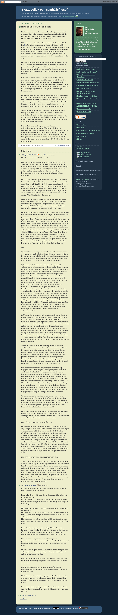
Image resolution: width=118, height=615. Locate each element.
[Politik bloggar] (83, 157)
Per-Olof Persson (45, 155)
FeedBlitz (87, 63)
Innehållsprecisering (69, 16)
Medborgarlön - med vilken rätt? (87, 99)
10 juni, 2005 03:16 (29, 155)
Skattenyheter (82, 136)
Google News (81, 125)
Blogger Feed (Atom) (82, 149)
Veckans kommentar (84, 109)
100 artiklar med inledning (69, 608)
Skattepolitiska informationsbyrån (88, 130)
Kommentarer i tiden (84, 112)
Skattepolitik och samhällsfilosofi (45, 9)
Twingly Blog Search (82, 179)
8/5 (25, 45)
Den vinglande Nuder (84, 88)
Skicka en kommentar (29, 595)
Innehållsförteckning (24, 608)
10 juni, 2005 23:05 (29, 485)
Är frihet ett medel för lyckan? (87, 72)
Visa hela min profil (84, 49)
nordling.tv (80, 128)
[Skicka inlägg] (67, 146)
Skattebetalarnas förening (85, 133)
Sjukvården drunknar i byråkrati (87, 85)
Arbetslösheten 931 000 (85, 80)
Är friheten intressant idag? (86, 69)
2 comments (61, 146)
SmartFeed (79, 146)
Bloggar (79, 139)
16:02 (43, 145)
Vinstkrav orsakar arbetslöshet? (88, 83)
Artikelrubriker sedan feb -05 (86, 103)
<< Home (23, 599)
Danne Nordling (90, 29)
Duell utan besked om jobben (87, 96)
